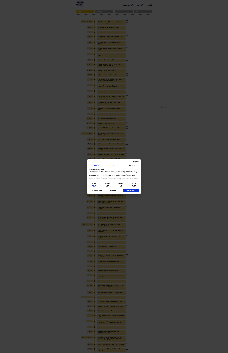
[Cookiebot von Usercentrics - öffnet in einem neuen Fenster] (134, 162)
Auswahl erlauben (114, 190)
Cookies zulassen (131, 190)
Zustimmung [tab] (96, 165)
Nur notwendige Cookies (97, 190)
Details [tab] (114, 165)
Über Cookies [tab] (132, 165)
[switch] (107, 186)
